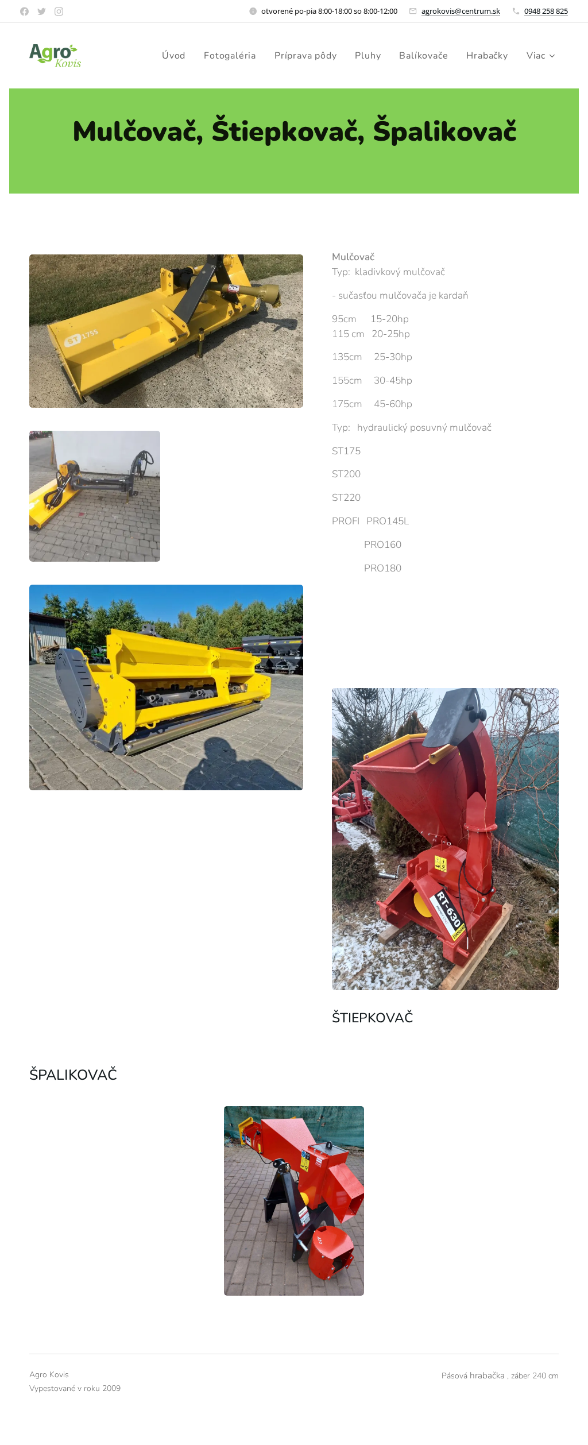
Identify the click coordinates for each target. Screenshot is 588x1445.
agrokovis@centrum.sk (460, 11)
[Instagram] (59, 11)
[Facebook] (24, 11)
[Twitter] (41, 11)
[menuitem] (177, 55)
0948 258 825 (546, 11)
